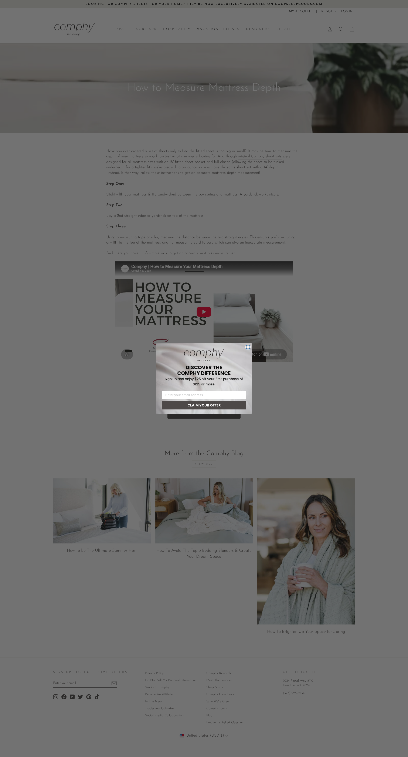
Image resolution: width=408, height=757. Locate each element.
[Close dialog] (248, 347)
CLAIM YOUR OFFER (204, 405)
